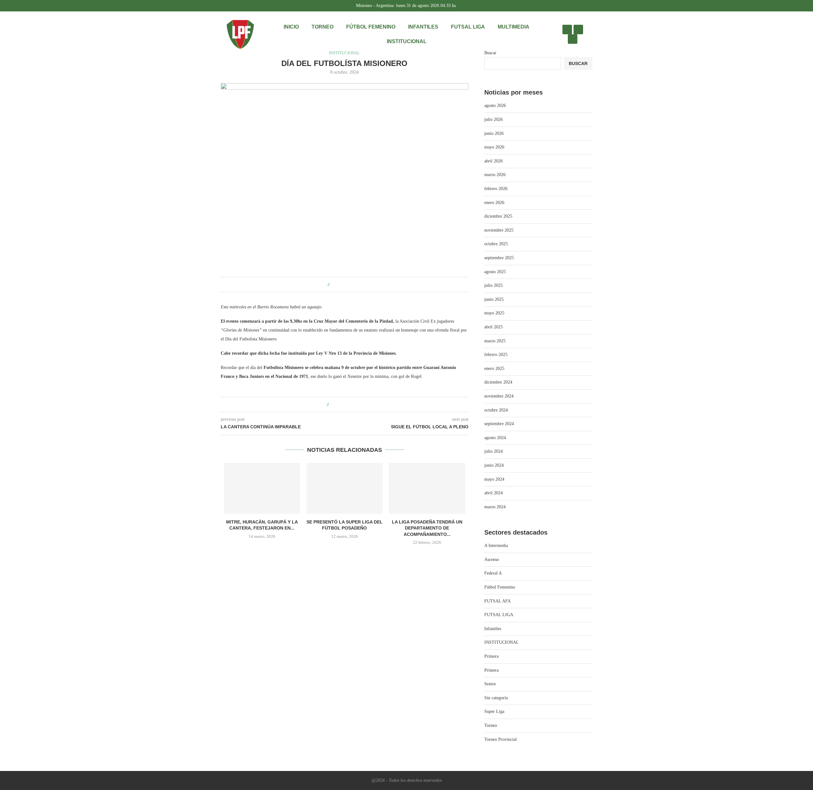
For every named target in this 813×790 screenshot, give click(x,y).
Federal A (493, 573)
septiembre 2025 (499, 257)
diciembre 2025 (498, 216)
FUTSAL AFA (497, 601)
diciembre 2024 (498, 382)
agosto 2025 (495, 271)
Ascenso (491, 559)
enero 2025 (494, 368)
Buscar (490, 52)
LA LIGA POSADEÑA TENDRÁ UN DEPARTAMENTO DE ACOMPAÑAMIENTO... (427, 528)
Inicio (291, 27)
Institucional (407, 41)
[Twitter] (578, 29)
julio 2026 (493, 119)
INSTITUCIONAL (501, 642)
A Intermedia (496, 545)
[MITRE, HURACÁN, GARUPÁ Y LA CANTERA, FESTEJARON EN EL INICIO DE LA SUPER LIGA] (262, 488)
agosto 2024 (495, 437)
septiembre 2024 (499, 423)
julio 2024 (493, 451)
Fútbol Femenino (370, 27)
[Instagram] (567, 29)
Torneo (322, 27)
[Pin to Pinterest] (351, 284)
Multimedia (513, 27)
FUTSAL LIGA (468, 27)
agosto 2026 (495, 105)
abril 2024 (493, 492)
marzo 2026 (495, 174)
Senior (490, 683)
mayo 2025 (494, 313)
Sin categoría (496, 697)
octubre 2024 (496, 410)
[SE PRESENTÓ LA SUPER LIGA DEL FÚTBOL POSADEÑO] (344, 488)
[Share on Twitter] (345, 284)
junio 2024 (494, 465)
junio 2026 (494, 133)
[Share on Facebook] (339, 284)
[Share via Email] (357, 284)
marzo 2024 (495, 506)
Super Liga (494, 711)
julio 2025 (493, 285)
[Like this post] (333, 284)
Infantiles (423, 27)
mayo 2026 (494, 147)
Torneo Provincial (500, 739)
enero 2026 (494, 202)
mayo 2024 (494, 479)
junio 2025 (494, 299)
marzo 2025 (495, 341)
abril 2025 (493, 327)
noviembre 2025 (499, 230)
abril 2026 (493, 161)
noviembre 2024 (499, 396)
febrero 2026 (495, 188)
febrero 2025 (495, 354)
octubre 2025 (496, 243)
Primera (491, 656)
